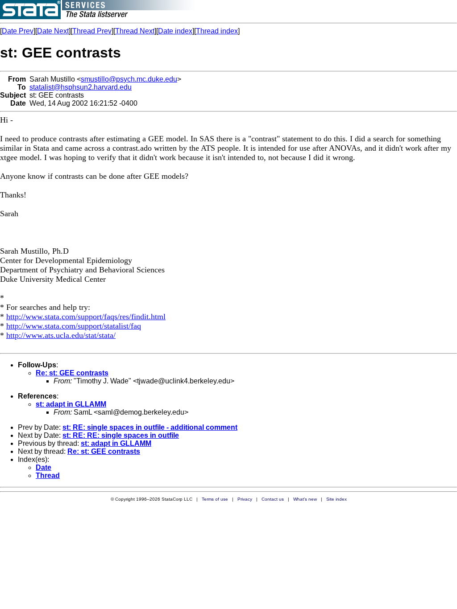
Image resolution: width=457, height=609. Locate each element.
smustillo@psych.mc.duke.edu (129, 79)
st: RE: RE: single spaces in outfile (120, 435)
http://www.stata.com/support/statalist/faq (73, 325)
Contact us (273, 499)
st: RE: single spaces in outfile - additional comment (149, 427)
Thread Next (134, 31)
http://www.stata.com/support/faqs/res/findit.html (86, 316)
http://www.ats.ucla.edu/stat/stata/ (61, 335)
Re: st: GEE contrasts (72, 373)
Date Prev (17, 31)
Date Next (53, 31)
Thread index (217, 31)
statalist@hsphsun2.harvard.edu (80, 87)
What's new (305, 499)
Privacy (244, 499)
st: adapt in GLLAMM (71, 404)
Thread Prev (92, 31)
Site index (336, 499)
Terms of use (215, 499)
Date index (175, 31)
